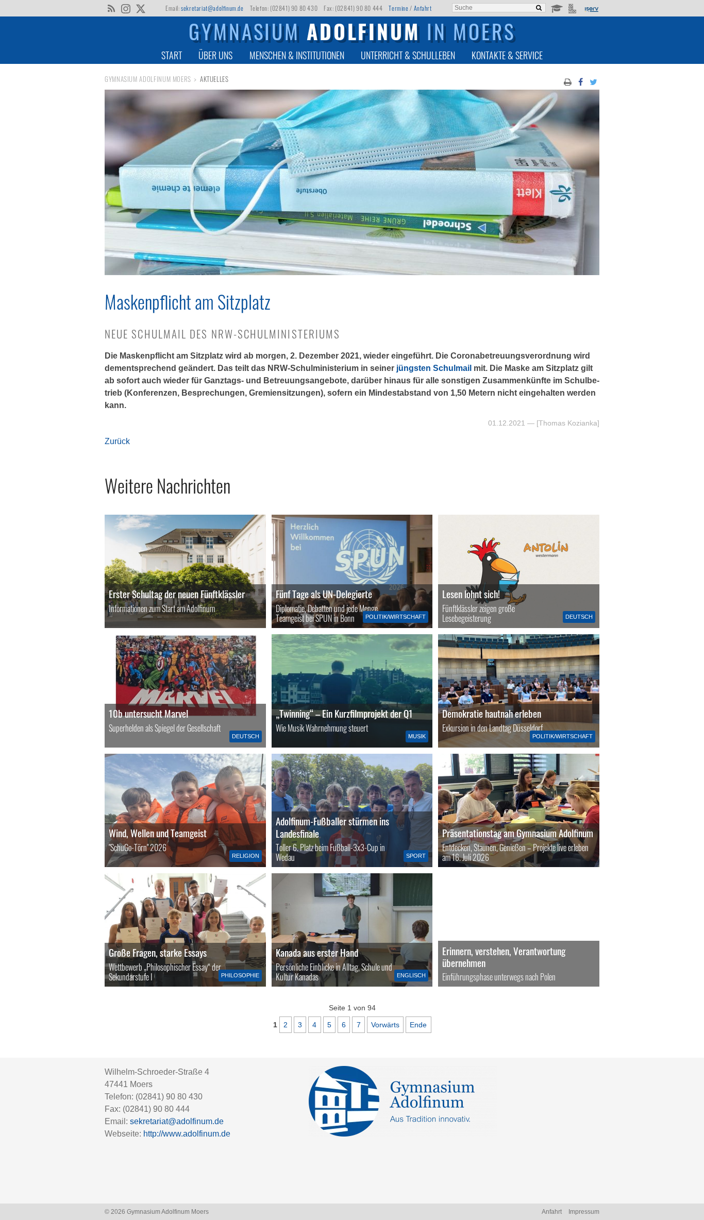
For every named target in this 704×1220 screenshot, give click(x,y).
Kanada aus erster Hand (317, 952)
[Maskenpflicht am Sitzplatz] (352, 272)
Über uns (215, 55)
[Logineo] (573, 7)
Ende (418, 1025)
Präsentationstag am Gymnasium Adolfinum (517, 832)
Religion (245, 856)
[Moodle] (556, 7)
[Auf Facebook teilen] (580, 81)
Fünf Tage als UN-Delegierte (324, 593)
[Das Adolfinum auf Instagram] (126, 9)
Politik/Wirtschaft (395, 617)
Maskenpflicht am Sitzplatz (188, 301)
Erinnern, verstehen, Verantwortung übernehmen (503, 956)
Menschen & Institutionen (296, 55)
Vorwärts (385, 1025)
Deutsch (579, 617)
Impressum (583, 1211)
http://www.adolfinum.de (186, 1133)
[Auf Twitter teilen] (593, 81)
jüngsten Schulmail (434, 368)
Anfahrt (423, 8)
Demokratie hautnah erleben (491, 713)
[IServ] (591, 8)
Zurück (117, 441)
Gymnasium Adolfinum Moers (148, 79)
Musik (417, 736)
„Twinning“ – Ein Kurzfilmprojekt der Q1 (344, 713)
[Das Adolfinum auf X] (140, 9)
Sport (416, 856)
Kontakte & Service (507, 55)
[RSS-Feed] (111, 7)
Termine (398, 8)
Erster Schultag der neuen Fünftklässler (177, 593)
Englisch (411, 975)
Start (171, 55)
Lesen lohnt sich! (471, 593)
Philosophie (240, 975)
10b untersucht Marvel (148, 713)
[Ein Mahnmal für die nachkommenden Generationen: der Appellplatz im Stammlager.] (518, 930)
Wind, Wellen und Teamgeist (158, 832)
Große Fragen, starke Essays (158, 952)
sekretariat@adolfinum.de (212, 8)
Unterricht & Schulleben (408, 55)
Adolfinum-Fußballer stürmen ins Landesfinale (332, 827)
